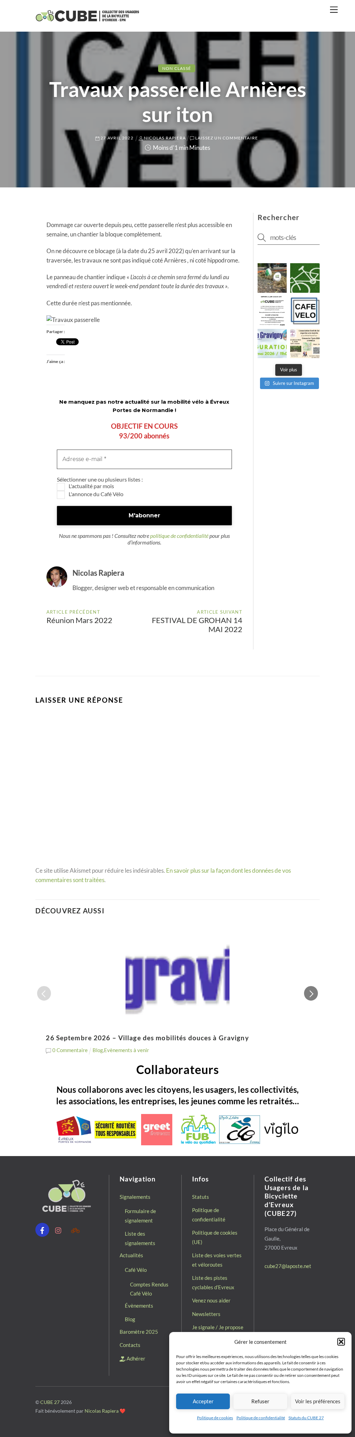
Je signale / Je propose (217, 1327)
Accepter (203, 1401)
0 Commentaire (70, 1050)
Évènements (139, 1305)
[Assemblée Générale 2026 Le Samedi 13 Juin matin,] (272, 310)
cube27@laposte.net (288, 1266)
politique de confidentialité (179, 535)
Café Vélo (136, 1270)
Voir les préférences (317, 1401)
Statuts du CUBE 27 (306, 1417)
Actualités (131, 1255)
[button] (341, 1341)
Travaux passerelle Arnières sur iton (177, 101)
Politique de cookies (215, 1417)
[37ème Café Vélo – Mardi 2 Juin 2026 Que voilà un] (304, 310)
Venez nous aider (211, 1300)
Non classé (176, 68)
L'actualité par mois (91, 486)
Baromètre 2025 (139, 1332)
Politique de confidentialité (260, 1417)
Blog (98, 1050)
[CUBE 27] (87, 19)
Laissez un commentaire (226, 137)
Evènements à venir (126, 1050)
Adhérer (135, 1358)
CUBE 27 (50, 1402)
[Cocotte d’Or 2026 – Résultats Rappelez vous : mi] (272, 277)
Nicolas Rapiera (102, 1411)
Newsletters (206, 1314)
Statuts (200, 1197)
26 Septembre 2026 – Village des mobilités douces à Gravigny (147, 1038)
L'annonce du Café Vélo (95, 494)
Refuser (260, 1401)
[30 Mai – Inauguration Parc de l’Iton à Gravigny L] (272, 343)
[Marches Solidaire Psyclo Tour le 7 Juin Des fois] (304, 343)
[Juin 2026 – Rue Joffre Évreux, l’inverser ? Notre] (304, 277)
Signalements (135, 1197)
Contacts (130, 1345)
